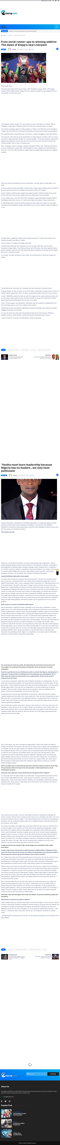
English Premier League (13, 349)
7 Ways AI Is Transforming (17, 1133)
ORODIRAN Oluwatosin (21, 949)
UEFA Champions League (44, 349)
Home (4, 35)
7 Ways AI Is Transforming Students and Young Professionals (22, 31)
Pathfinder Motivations (34, 949)
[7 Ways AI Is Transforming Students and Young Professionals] (6, 1133)
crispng (14, 49)
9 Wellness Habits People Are (19, 1124)
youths (44, 949)
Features (4, 475)
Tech (14, 1131)
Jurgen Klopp (25, 349)
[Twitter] (55, 0)
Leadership (10, 949)
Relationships (16, 1112)
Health (14, 1121)
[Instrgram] (58, 0)
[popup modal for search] (56, 26)
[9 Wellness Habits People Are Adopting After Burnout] (6, 1123)
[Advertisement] (40, 14)
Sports (10, 35)
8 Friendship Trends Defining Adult (19, 1114)
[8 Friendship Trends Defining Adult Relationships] (6, 1113)
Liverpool (33, 349)
